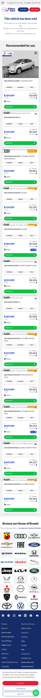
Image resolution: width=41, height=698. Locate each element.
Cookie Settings (20, 688)
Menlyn (8, 138)
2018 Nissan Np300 (12, 117)
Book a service (26, 628)
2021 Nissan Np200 (12, 302)
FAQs (23, 641)
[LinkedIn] (25, 615)
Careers (24, 645)
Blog (22, 649)
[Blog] (37, 615)
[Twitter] (8, 615)
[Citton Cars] (8, 10)
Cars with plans (7, 641)
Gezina (8, 101)
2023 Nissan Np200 (20, 265)
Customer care (26, 658)
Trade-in (4, 658)
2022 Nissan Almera (18, 81)
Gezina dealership (27, 666)
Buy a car (5, 628)
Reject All (20, 694)
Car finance (5, 666)
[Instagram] (14, 615)
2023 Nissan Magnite (15, 193)
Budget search (6, 645)
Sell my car (5, 654)
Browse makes (6, 632)
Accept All (20, 683)
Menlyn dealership (27, 662)
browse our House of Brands (30, 528)
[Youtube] (20, 615)
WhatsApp (8, 107)
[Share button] (35, 53)
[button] (3, 2)
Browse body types (8, 637)
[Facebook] (3, 615)
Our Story (24, 637)
